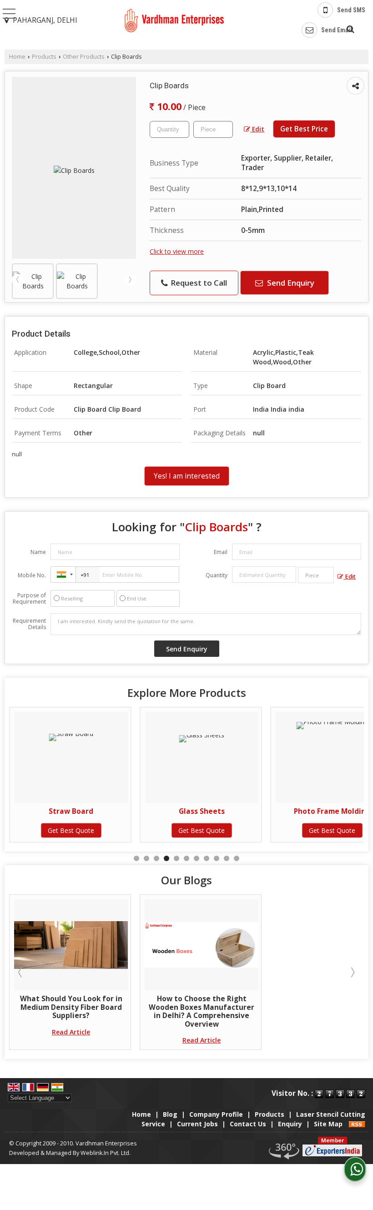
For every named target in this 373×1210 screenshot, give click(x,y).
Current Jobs (197, 1123)
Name (38, 552)
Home (17, 56)
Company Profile (216, 1114)
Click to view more (177, 251)
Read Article (71, 1032)
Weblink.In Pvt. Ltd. (106, 1153)
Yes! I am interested (187, 476)
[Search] (349, 28)
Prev (18, 280)
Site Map (328, 1123)
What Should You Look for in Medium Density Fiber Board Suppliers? (71, 1007)
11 (236, 858)
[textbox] (213, 129)
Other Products (84, 56)
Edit (257, 129)
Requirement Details (29, 624)
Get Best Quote (71, 830)
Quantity (216, 575)
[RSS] (357, 1123)
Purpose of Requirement (29, 598)
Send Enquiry (289, 282)
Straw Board (71, 811)
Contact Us (248, 1123)
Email (220, 552)
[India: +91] (63, 574)
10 (226, 858)
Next (130, 280)
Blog (170, 1114)
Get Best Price (304, 129)
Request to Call (198, 282)
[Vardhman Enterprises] (174, 21)
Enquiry (290, 1123)
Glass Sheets (202, 811)
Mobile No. (32, 575)
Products (44, 56)
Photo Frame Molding (332, 811)
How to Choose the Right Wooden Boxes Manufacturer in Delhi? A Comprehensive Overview (201, 1011)
